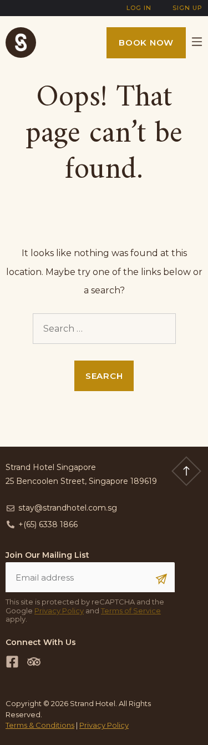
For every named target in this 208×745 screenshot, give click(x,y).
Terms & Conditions (40, 725)
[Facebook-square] (12, 661)
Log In (138, 8)
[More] (191, 42)
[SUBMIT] (161, 579)
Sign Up (187, 8)
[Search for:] (104, 328)
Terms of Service (131, 610)
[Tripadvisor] (33, 661)
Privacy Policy (59, 610)
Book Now (146, 42)
